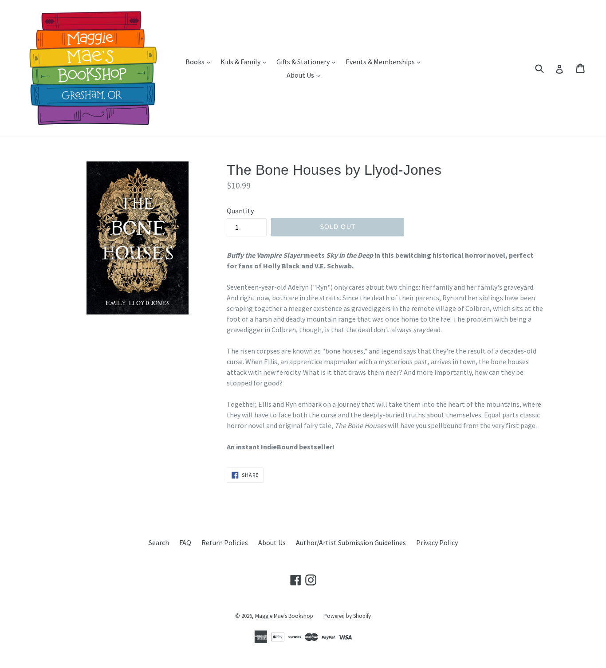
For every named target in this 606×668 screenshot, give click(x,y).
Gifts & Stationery (308, 61)
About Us (305, 74)
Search (159, 542)
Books (200, 61)
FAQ (185, 542)
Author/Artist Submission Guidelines (351, 542)
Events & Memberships (385, 61)
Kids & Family (245, 61)
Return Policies (224, 542)
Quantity (240, 210)
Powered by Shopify (347, 616)
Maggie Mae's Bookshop (284, 616)
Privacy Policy (437, 542)
